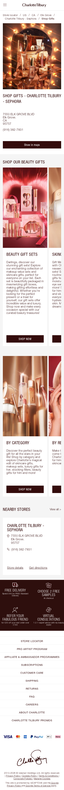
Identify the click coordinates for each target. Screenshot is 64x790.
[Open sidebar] (5, 5)
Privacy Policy (13, 775)
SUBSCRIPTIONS (32, 664)
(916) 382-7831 (13, 129)
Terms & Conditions (48, 775)
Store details (15, 567)
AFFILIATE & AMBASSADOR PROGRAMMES (32, 656)
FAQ (31, 696)
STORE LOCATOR (32, 641)
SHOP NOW (25, 338)
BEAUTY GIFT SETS (22, 254)
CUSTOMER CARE (32, 672)
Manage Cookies (42, 778)
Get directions (38, 567)
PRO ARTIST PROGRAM (32, 649)
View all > (55, 509)
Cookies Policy (29, 775)
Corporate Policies (23, 778)
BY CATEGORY (17, 442)
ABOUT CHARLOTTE (32, 712)
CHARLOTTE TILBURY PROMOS (32, 720)
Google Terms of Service (38, 785)
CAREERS (32, 704)
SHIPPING (32, 680)
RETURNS (32, 688)
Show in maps (32, 144)
